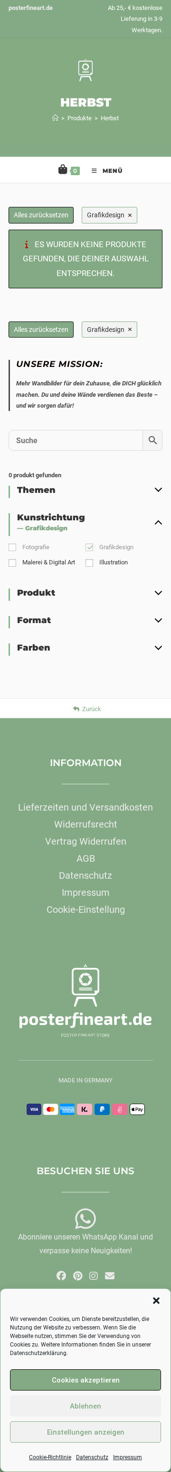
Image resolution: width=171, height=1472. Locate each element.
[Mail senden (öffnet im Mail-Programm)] (109, 1276)
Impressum (127, 1457)
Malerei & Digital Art (48, 562)
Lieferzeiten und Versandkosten (85, 807)
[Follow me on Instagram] (93, 1276)
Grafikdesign (116, 547)
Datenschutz (92, 1457)
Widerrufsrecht (85, 824)
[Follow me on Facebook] (61, 1276)
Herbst (110, 118)
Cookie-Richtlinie (50, 1457)
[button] (156, 1300)
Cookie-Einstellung (86, 909)
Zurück (91, 709)
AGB (85, 858)
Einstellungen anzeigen (85, 1432)
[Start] (55, 118)
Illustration (113, 562)
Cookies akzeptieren (86, 1380)
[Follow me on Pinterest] (77, 1276)
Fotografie (35, 547)
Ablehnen (85, 1406)
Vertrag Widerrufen (85, 841)
